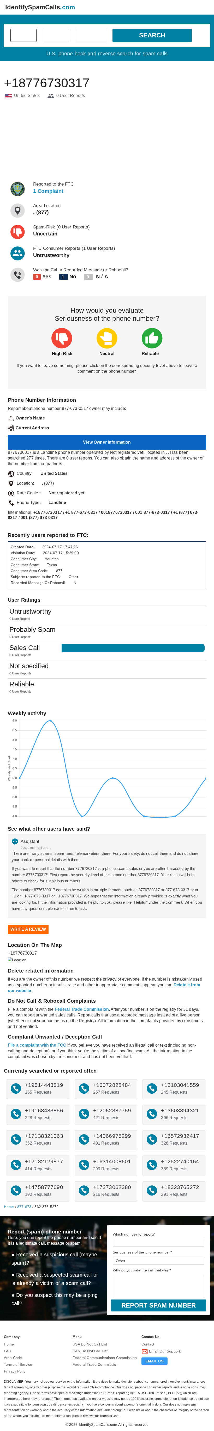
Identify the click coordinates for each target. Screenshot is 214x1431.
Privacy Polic (14, 1371)
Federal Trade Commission (95, 1364)
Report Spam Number (158, 1305)
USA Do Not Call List (90, 1344)
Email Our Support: (164, 1351)
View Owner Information (107, 442)
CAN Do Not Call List (90, 1351)
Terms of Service (18, 1364)
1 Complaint (48, 191)
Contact (147, 1344)
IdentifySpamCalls (40, 7)
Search (152, 35)
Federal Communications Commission (105, 1358)
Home (9, 1207)
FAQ (7, 1351)
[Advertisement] (107, 140)
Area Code (13, 1358)
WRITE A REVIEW (28, 929)
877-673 (24, 1207)
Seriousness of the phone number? (142, 1252)
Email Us (154, 1361)
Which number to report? (134, 1234)
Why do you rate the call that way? (142, 1270)
